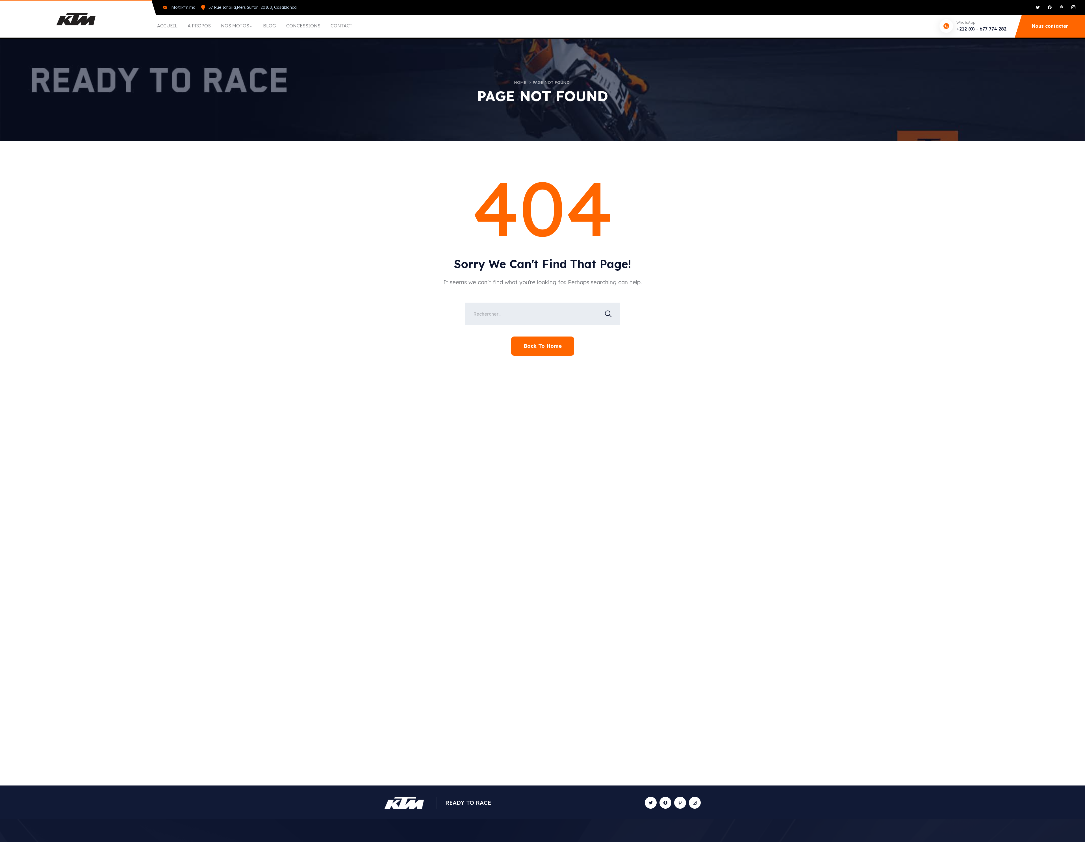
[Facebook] (1050, 7)
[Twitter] (1038, 7)
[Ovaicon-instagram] (1073, 7)
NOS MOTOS (235, 26)
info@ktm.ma (183, 7)
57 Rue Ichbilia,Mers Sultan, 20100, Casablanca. (253, 7)
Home (520, 82)
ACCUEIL (167, 26)
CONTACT (342, 26)
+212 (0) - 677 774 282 (981, 29)
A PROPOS (199, 26)
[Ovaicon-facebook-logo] (665, 803)
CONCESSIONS (303, 26)
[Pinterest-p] (1061, 7)
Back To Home (543, 346)
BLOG (269, 26)
